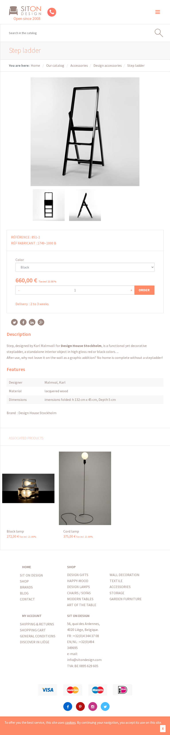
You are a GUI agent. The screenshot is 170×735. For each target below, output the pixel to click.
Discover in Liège (34, 642)
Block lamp (15, 531)
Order (144, 290)
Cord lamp (71, 531)
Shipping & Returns (37, 624)
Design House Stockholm (37, 413)
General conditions (37, 636)
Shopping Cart (33, 630)
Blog (24, 593)
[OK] (161, 33)
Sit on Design (31, 575)
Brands (26, 587)
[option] (49, 205)
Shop (24, 581)
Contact (27, 599)
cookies (70, 722)
